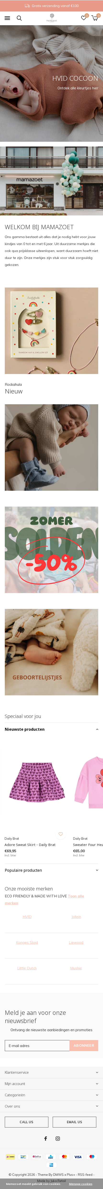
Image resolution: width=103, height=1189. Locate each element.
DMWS (58, 1175)
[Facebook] (45, 1138)
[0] (94, 18)
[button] (7, 18)
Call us (26, 1122)
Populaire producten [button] (23, 870)
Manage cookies (80, 1184)
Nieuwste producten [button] (25, 729)
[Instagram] (58, 1138)
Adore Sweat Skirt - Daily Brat (30, 844)
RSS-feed (85, 1175)
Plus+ (71, 1175)
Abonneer (84, 1045)
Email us (74, 1122)
